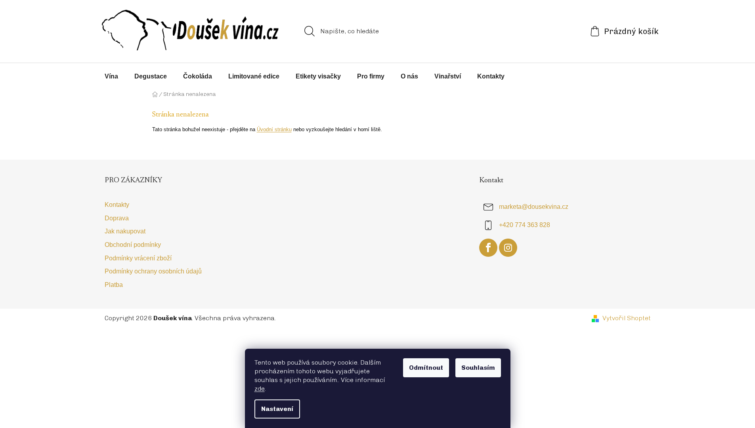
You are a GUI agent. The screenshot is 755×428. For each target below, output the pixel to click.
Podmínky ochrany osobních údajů (153, 271)
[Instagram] (508, 248)
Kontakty (117, 204)
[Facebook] (488, 248)
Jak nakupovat (125, 231)
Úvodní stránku (274, 129)
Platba (114, 284)
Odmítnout (426, 367)
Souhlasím (478, 367)
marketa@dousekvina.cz (533, 207)
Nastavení (277, 409)
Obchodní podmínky (133, 244)
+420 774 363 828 (524, 225)
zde (259, 388)
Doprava (117, 218)
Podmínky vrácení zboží (138, 258)
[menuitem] (111, 76)
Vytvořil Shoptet (626, 318)
